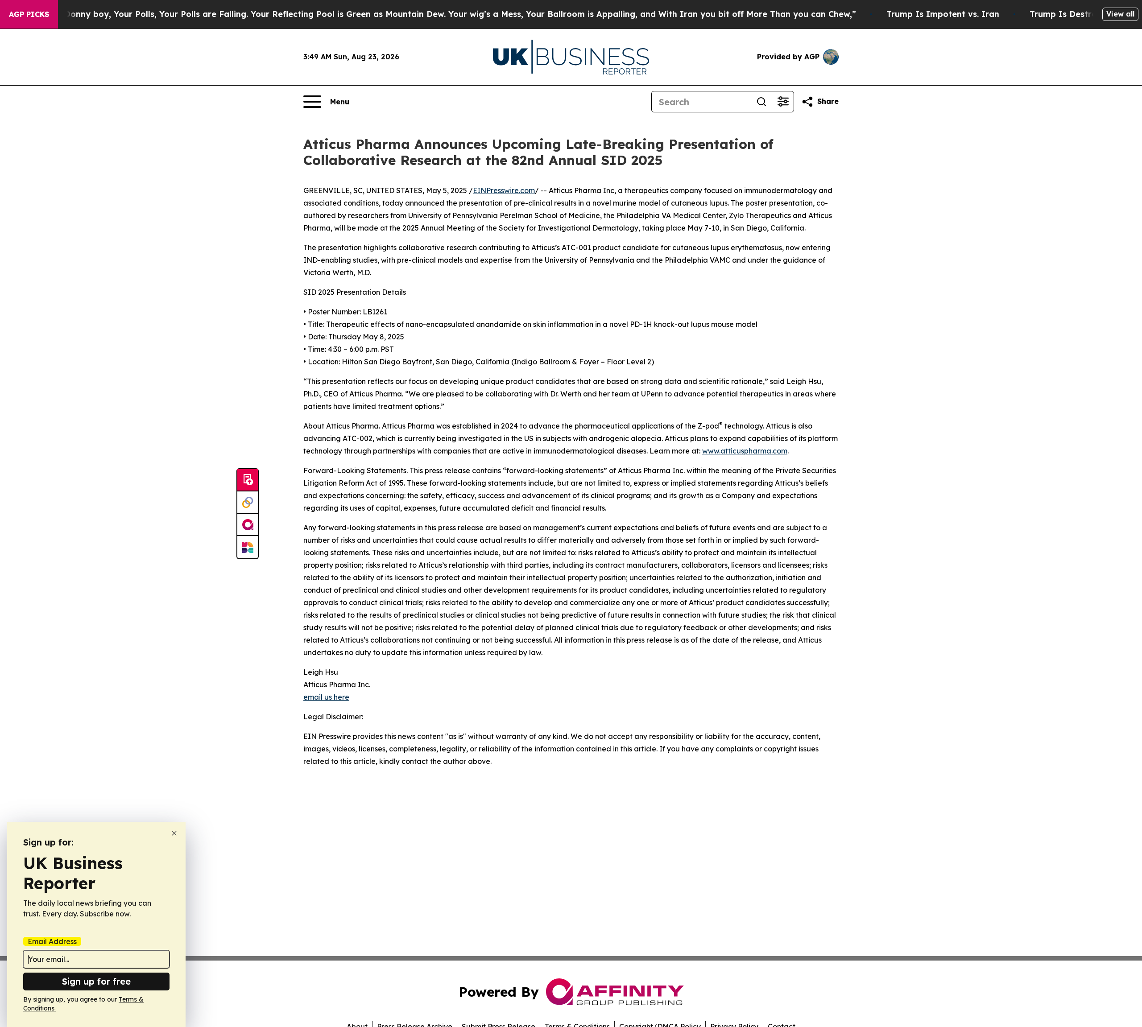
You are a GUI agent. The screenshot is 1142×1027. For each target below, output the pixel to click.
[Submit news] (247, 480)
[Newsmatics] (247, 547)
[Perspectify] (247, 502)
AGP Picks (29, 14)
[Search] (761, 101)
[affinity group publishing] (247, 525)
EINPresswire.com (504, 190)
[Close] (174, 833)
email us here (326, 697)
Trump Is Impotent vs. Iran (942, 14)
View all (1120, 13)
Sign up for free (96, 981)
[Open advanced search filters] (783, 101)
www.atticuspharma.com (744, 450)
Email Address (52, 941)
